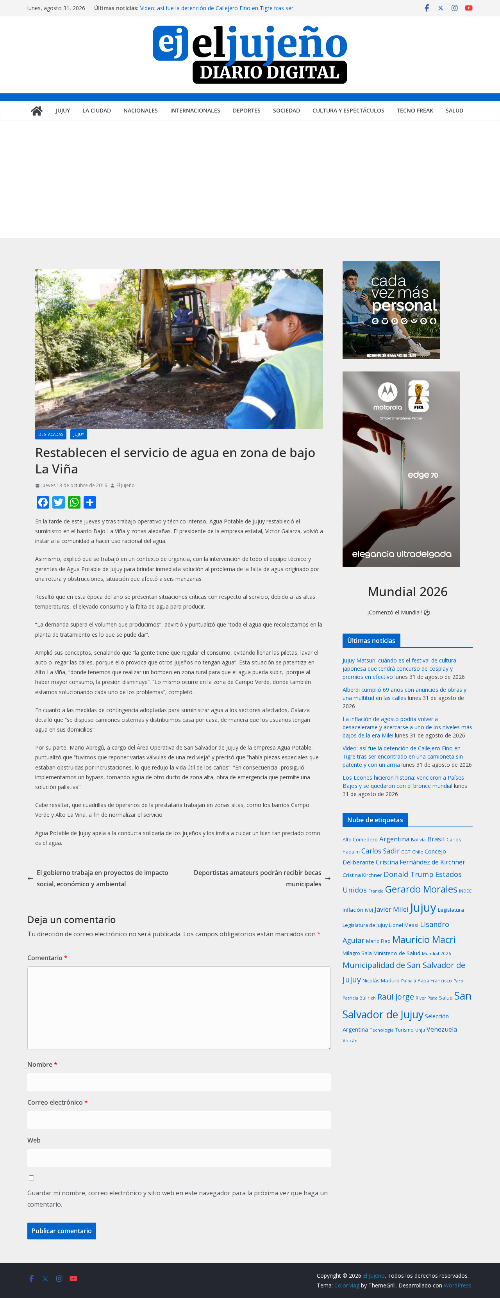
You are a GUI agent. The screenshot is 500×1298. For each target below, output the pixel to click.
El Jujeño (125, 485)
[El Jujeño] (36, 111)
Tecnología (382, 1030)
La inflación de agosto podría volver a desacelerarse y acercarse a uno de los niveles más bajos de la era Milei (407, 727)
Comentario (47, 957)
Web (34, 1140)
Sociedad (286, 110)
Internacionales (195, 110)
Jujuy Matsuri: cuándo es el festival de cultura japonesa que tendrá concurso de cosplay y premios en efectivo (399, 668)
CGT (406, 852)
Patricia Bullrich (359, 998)
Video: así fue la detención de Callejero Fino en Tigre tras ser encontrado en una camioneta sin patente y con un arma (216, 12)
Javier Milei (392, 909)
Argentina (394, 838)
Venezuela (442, 1029)
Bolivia (418, 840)
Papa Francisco (435, 980)
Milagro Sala (357, 953)
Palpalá (408, 981)
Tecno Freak (415, 110)
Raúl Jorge (395, 996)
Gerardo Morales (421, 889)
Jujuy (63, 110)
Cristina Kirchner (362, 874)
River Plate (427, 998)
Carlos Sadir (380, 850)
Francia (376, 891)
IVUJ (369, 910)
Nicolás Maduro (381, 980)
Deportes (247, 110)
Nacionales (140, 110)
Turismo (404, 1030)
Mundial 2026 (436, 953)
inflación (353, 909)
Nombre (42, 1064)
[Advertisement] (250, 179)
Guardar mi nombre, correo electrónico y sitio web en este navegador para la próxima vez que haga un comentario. (177, 1199)
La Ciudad (96, 110)
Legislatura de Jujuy (365, 924)
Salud (454, 110)
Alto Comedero (360, 839)
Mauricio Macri (424, 939)
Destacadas (50, 434)
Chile (417, 852)
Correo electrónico (57, 1102)
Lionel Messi (403, 924)
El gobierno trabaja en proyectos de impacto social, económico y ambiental (102, 878)
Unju (420, 1030)
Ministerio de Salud (396, 953)
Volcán (350, 1040)
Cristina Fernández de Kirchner (420, 862)
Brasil (436, 838)
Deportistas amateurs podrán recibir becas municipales (257, 878)
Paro (458, 981)
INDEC (465, 891)
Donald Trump (409, 874)
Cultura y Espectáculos (348, 110)
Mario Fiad (378, 940)
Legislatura (451, 909)
